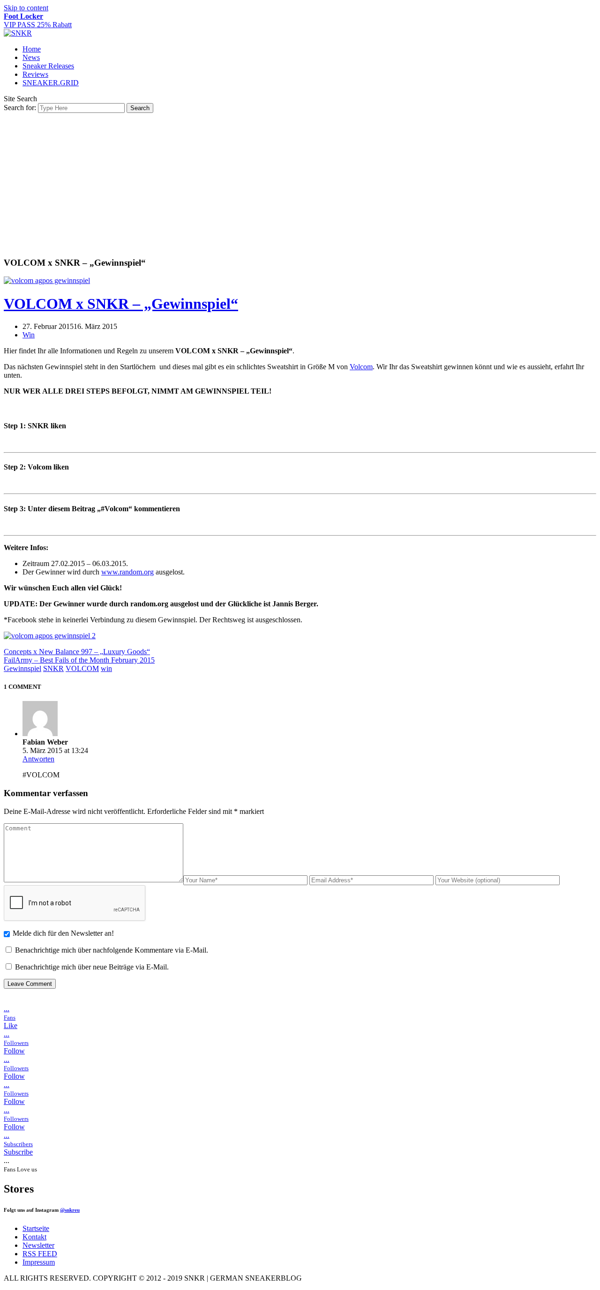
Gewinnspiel (22, 668)
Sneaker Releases (48, 66)
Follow (14, 1051)
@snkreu (70, 1210)
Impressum (38, 1262)
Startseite (35, 1228)
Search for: (20, 108)
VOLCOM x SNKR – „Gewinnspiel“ (121, 303)
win (106, 668)
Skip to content (26, 8)
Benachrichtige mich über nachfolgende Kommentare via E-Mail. (111, 950)
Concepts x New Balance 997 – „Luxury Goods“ (77, 652)
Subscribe (18, 1152)
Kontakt (34, 1237)
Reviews (35, 74)
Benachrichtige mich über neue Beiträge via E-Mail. (92, 967)
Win (28, 335)
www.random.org (127, 572)
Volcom (361, 367)
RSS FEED (39, 1254)
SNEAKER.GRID (50, 83)
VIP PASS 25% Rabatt (38, 20)
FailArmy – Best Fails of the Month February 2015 (79, 660)
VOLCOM (82, 668)
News (31, 57)
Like (10, 1025)
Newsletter (38, 1245)
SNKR (53, 668)
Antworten (38, 759)
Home (31, 49)
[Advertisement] (300, 183)
